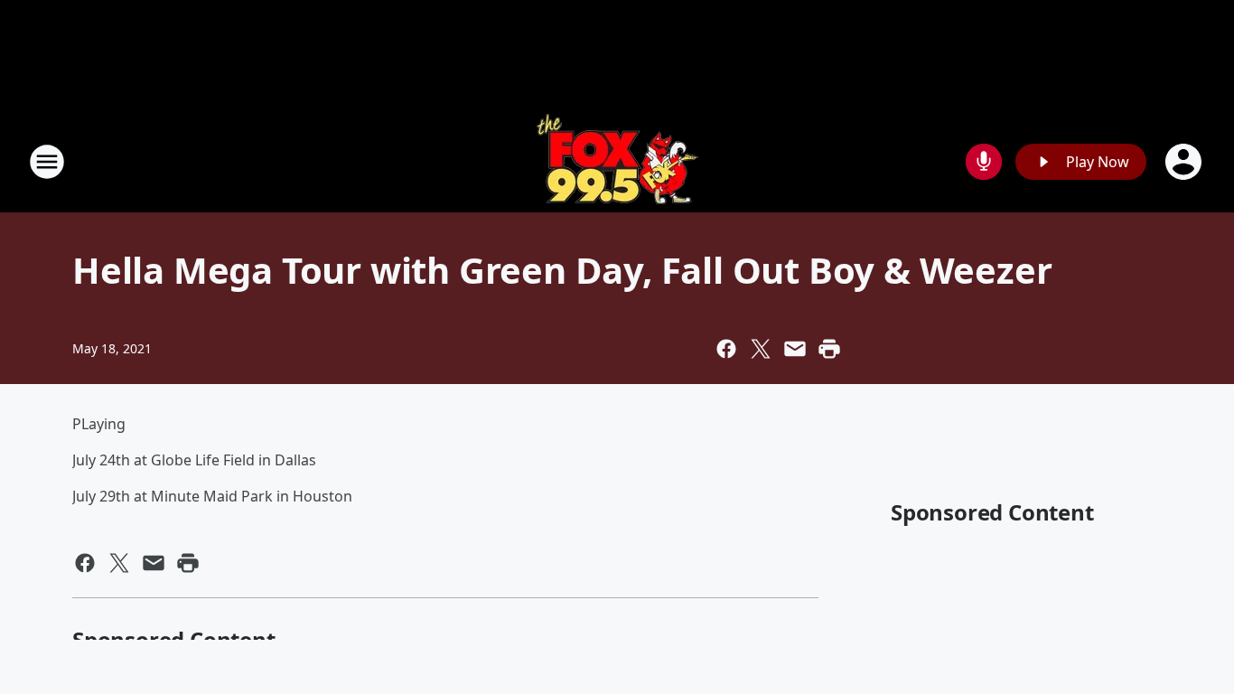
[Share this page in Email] (795, 348)
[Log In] (1185, 162)
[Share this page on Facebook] (726, 348)
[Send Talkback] (984, 162)
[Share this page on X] (760, 348)
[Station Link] (617, 161)
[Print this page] (829, 348)
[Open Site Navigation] (47, 162)
